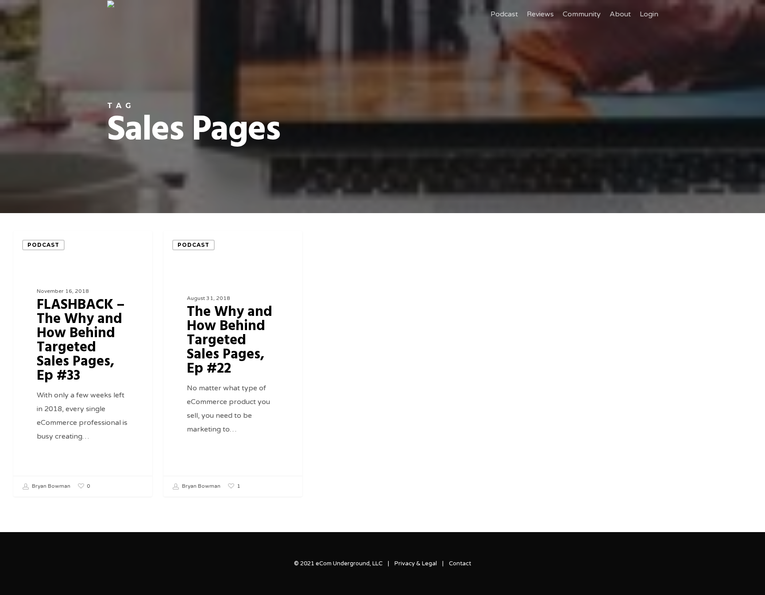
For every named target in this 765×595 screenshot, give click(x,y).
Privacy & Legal (415, 563)
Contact (460, 563)
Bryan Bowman (50, 486)
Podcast (43, 244)
